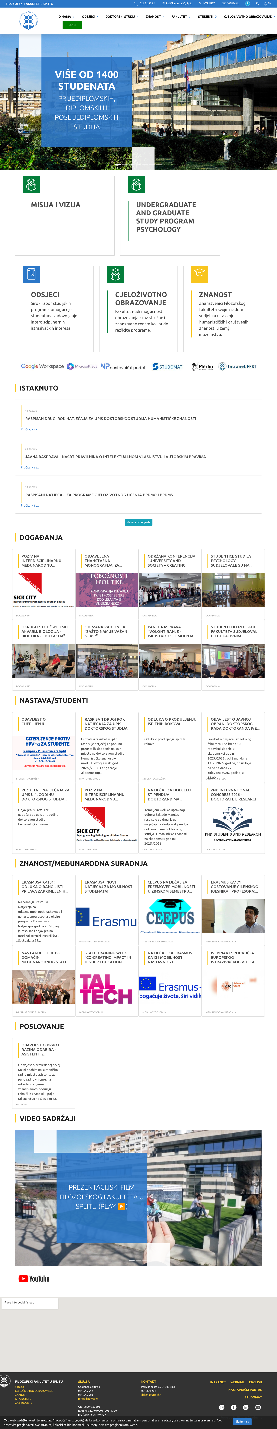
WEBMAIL (233, 3)
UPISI (72, 25)
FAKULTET (179, 16)
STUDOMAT (253, 1397)
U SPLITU (29, 3)
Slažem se (242, 1421)
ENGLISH (255, 1382)
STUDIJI (19, 1386)
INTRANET (208, 3)
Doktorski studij (120, 16)
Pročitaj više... (30, 429)
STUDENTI (205, 16)
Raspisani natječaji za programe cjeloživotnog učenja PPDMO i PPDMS (99, 495)
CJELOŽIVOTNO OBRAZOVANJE (248, 16)
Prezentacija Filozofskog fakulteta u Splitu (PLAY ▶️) (101, 1196)
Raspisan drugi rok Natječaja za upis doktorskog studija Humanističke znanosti (110, 418)
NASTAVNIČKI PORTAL (245, 1389)
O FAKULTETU (23, 1398)
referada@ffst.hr (88, 1398)
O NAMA (64, 16)
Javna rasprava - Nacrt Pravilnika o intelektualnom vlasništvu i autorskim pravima (115, 457)
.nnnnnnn (129, 179)
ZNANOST (153, 16)
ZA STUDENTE (23, 1402)
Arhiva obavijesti (138, 522)
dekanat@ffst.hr (151, 1394)
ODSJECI (88, 16)
